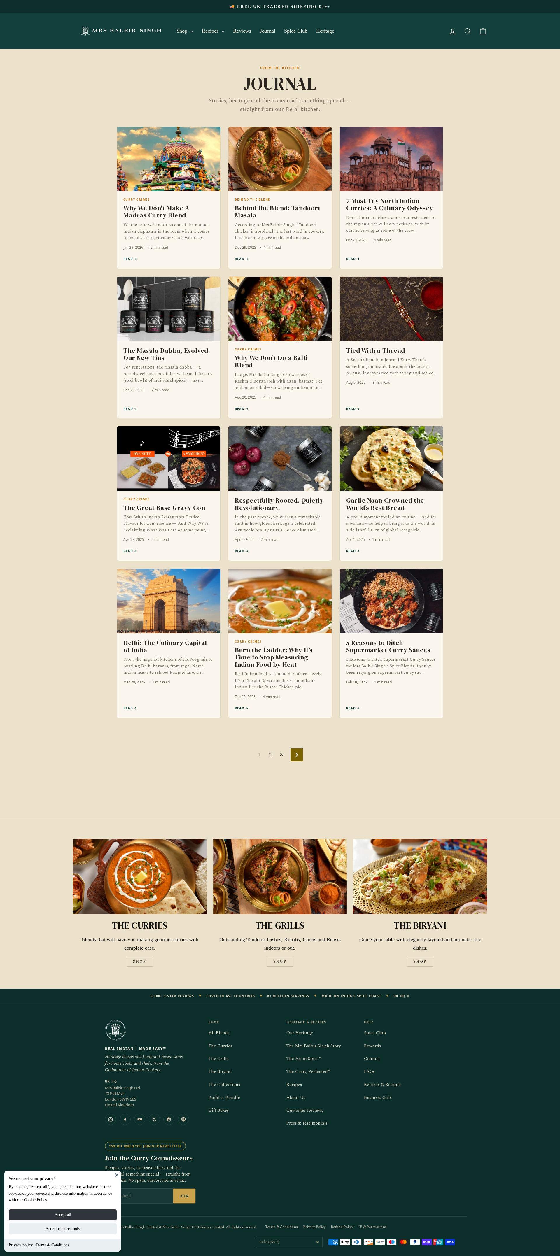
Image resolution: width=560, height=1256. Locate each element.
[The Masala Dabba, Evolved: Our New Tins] (168, 347)
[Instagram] (110, 1119)
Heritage (325, 31)
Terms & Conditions (52, 1245)
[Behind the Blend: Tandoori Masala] (280, 198)
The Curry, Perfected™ (308, 1071)
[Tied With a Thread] (391, 347)
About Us (295, 1097)
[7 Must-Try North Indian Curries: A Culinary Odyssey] (391, 198)
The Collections (224, 1084)
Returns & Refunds (383, 1084)
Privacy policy (21, 1245)
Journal (267, 31)
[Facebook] (125, 1119)
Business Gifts (378, 1097)
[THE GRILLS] (280, 876)
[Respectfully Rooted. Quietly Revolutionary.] (280, 493)
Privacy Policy (314, 1227)
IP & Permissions (372, 1227)
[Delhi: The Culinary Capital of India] (168, 643)
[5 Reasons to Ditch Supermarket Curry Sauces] (391, 643)
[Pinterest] (168, 1119)
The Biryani (220, 1071)
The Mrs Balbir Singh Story (313, 1046)
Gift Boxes (219, 1110)
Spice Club (295, 31)
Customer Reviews (304, 1110)
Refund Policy (342, 1227)
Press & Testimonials (307, 1123)
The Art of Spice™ (304, 1058)
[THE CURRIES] (140, 876)
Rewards (372, 1046)
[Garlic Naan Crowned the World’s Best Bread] (391, 493)
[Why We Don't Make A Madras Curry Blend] (168, 198)
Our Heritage (299, 1032)
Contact (372, 1058)
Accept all (63, 1215)
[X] (154, 1119)
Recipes (211, 31)
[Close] (116, 1175)
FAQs (369, 1071)
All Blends (219, 1032)
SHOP (139, 961)
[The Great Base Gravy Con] (168, 493)
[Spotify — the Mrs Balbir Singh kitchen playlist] (183, 1119)
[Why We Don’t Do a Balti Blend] (280, 347)
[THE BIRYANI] (420, 876)
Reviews (242, 31)
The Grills (218, 1058)
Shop (182, 31)
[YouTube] (139, 1119)
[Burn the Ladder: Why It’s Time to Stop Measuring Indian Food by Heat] (280, 643)
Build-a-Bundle (224, 1097)
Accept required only (63, 1229)
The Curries (220, 1046)
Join (184, 1196)
